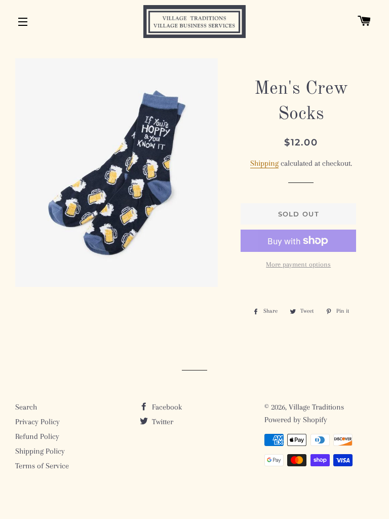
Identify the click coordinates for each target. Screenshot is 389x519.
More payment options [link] (298, 264)
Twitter (161, 421)
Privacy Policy (37, 421)
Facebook (166, 407)
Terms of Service (42, 465)
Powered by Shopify (295, 419)
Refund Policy (37, 436)
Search (26, 407)
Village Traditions (316, 407)
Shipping (264, 163)
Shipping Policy (40, 451)
